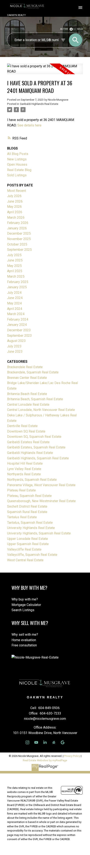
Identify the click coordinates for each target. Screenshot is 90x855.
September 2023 (19, 336)
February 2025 (17, 282)
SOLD (80, 29)
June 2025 (15, 260)
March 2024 (15, 314)
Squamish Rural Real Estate (27, 512)
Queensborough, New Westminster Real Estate (41, 501)
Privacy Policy (72, 756)
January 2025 (17, 287)
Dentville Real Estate (22, 426)
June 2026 (15, 201)
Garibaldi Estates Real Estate (28, 442)
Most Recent (16, 191)
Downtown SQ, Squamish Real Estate (34, 437)
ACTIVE (64, 29)
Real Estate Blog (19, 170)
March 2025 (15, 276)
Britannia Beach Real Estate (27, 394)
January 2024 (17, 325)
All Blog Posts (17, 154)
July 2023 (14, 346)
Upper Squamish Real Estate (28, 544)
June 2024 (15, 298)
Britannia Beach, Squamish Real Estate (35, 399)
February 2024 (17, 319)
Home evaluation (24, 640)
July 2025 (14, 255)
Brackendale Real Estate (25, 367)
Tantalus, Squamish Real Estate (30, 523)
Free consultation (24, 645)
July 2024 (14, 293)
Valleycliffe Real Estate (24, 549)
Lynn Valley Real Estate (24, 469)
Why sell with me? (25, 635)
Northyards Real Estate (24, 474)
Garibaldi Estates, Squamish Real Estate (36, 447)
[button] (27, 742)
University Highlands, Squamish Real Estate (39, 533)
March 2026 (15, 218)
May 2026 (14, 207)
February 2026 (17, 223)
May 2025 (14, 266)
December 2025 (19, 233)
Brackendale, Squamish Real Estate (33, 372)
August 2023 (16, 341)
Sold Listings (17, 175)
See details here (29, 125)
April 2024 (14, 309)
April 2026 (14, 212)
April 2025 (14, 271)
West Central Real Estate (25, 560)
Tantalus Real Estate (22, 517)
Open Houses (17, 164)
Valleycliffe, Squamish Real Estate (32, 555)
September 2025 (19, 250)
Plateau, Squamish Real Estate (29, 496)
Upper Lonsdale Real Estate (27, 539)
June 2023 (15, 351)
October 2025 (17, 244)
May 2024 (14, 303)
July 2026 (14, 196)
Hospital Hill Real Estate (25, 463)
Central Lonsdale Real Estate (28, 405)
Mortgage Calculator (26, 605)
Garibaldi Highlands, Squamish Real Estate (38, 458)
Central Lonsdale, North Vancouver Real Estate (41, 410)
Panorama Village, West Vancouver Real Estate (41, 485)
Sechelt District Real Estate (27, 506)
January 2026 (17, 228)
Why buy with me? (25, 599)
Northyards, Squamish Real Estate (32, 480)
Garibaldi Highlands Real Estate (39, 103)
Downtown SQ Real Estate (26, 431)
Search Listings (23, 610)
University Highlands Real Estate (31, 528)
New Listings (17, 159)
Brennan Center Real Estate (27, 378)
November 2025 (19, 239)
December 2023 (19, 330)
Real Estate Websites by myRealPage (45, 760)
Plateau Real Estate (21, 490)
